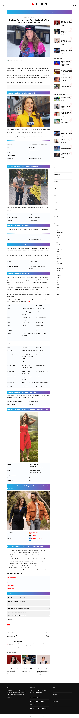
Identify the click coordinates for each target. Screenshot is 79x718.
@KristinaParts (34, 535)
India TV (58, 256)
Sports (56, 209)
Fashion (55, 188)
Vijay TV (58, 270)
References (10, 619)
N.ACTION (39, 4)
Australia (57, 228)
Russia (56, 296)
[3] (29, 301)
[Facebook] (71, 5)
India (57, 242)
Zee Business (59, 273)
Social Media (56, 213)
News (27, 12)
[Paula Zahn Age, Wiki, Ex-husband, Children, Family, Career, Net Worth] (57, 154)
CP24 (58, 237)
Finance (44, 12)
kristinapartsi (34, 541)
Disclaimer (55, 704)
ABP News (59, 246)
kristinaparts (34, 532)
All (54, 167)
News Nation (59, 263)
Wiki (16, 12)
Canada (57, 230)
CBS (58, 284)
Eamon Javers (10, 582)
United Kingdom (59, 279)
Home (12, 12)
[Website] (15, 647)
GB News (59, 280)
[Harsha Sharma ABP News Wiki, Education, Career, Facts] (57, 79)
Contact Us (55, 694)
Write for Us (55, 697)
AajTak (58, 244)
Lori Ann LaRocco (11, 577)
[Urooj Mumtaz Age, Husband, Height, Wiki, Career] (57, 99)
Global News (59, 240)
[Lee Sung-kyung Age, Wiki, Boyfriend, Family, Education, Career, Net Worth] (14, 659)
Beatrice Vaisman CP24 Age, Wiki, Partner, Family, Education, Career (28, 670)
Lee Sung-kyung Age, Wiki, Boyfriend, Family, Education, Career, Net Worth (13, 670)
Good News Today (60, 253)
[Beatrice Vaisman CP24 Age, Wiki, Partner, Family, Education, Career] (29, 659)
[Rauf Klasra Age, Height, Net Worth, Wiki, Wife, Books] (57, 121)
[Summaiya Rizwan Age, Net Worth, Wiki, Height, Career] (57, 113)
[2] (41, 289)
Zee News (59, 275)
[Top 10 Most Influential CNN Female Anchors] (57, 148)
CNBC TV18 (59, 251)
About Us (54, 690)
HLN (58, 292)
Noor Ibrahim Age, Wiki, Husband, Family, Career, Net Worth (66, 141)
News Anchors (27, 17)
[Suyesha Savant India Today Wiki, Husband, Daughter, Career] (57, 86)
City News (59, 235)
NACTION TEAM (12, 60)
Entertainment (58, 12)
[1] (7, 209)
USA (31, 17)
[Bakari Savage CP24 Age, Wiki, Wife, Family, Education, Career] (57, 50)
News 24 (58, 261)
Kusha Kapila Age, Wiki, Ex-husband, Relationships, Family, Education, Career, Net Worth (66, 41)
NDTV (58, 259)
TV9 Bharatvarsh (60, 268)
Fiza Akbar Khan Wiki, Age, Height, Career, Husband (66, 106)
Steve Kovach (10, 580)
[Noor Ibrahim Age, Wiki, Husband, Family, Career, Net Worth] (57, 141)
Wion (58, 272)
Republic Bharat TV (60, 266)
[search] (76, 5)
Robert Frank (10, 588)
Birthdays (22, 12)
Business (39, 12)
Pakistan (57, 277)
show (14, 86)
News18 (58, 265)
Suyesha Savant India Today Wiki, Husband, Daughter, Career (66, 86)
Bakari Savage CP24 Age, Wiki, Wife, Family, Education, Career (66, 50)
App (54, 170)
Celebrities (57, 225)
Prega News (57, 198)
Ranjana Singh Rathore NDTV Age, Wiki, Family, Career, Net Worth (66, 72)
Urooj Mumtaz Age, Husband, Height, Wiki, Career (66, 99)
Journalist (13, 624)
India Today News (60, 254)
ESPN (58, 289)
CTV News (59, 239)
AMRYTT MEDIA (36, 716)
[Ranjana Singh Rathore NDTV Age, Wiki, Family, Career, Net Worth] (57, 71)
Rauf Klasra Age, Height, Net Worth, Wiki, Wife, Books (65, 121)
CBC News (59, 233)
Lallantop (59, 258)
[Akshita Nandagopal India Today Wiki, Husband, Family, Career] (57, 63)
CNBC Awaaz (59, 249)
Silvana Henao (11, 585)
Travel (55, 220)
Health (32, 12)
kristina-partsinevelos (36, 538)
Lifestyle (65, 12)
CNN (58, 287)
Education (56, 181)
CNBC (24, 17)
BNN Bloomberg (60, 232)
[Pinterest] (73, 5)
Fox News (59, 291)
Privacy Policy (55, 701)
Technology (50, 12)
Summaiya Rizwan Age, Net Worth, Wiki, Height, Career (66, 114)
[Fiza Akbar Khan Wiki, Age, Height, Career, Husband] (57, 106)
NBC (58, 294)
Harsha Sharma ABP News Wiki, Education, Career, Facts (66, 79)
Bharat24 (59, 247)
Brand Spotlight (57, 174)
